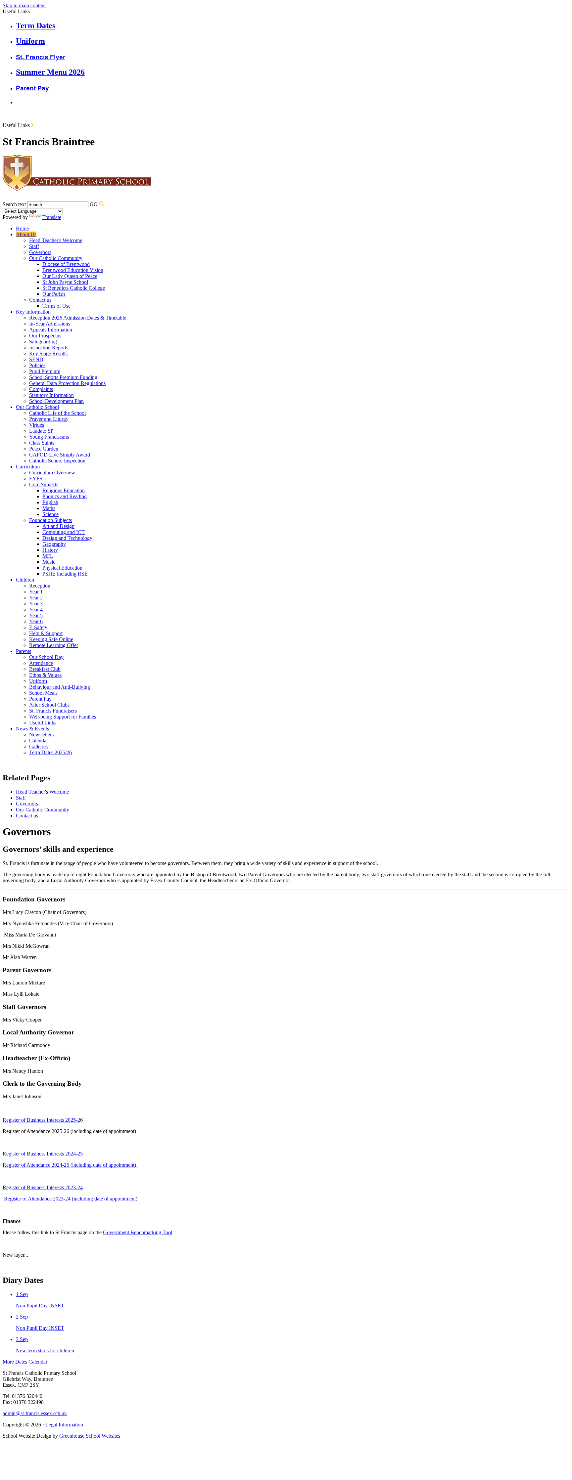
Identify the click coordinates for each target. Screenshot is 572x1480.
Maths (48, 508)
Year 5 (36, 615)
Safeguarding (43, 341)
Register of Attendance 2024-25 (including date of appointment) (70, 1165)
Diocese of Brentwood (66, 264)
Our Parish (53, 294)
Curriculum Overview (52, 472)
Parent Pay (32, 88)
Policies (37, 365)
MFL (47, 556)
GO (94, 204)
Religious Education (63, 490)
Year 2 (36, 597)
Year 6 (36, 621)
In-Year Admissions (49, 323)
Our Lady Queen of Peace (69, 276)
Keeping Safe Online (51, 639)
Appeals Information (50, 329)
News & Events (32, 728)
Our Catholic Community (55, 258)
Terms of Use (56, 306)
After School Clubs (49, 705)
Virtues (36, 425)
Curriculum (28, 466)
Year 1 (36, 591)
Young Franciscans (49, 437)
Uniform (38, 681)
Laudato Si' (41, 431)
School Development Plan (56, 401)
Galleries (38, 746)
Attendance (41, 663)
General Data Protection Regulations (67, 383)
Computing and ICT (63, 532)
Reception (39, 585)
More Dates (15, 1362)
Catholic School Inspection (57, 460)
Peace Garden (43, 449)
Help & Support (46, 633)
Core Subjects (43, 484)
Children (25, 580)
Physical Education (62, 568)
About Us (26, 234)
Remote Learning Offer (53, 645)
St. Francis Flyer (40, 57)
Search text (14, 204)
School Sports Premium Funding (63, 377)
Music (48, 562)
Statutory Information (51, 395)
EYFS (35, 478)
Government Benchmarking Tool (137, 1232)
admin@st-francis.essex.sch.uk (35, 1413)
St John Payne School (65, 282)
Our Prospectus (45, 335)
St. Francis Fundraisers (53, 711)
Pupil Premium (44, 371)
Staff (34, 246)
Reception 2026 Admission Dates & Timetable (77, 318)
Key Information (33, 312)
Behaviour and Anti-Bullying (59, 687)
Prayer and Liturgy (49, 419)
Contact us (40, 300)
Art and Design (58, 526)
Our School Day (46, 657)
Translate (51, 217)
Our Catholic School (37, 407)
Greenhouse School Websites (89, 1436)
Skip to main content (24, 5)
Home (22, 228)
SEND (36, 359)
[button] (32, 125)
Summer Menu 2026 (50, 72)
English (50, 502)
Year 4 (36, 609)
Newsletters (41, 734)
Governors (40, 252)
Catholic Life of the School (57, 413)
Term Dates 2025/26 (50, 752)
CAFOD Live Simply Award (59, 454)
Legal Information (64, 1424)
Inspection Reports (48, 347)
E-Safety (38, 627)
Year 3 (36, 603)
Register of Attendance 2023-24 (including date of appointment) (70, 1198)
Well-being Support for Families (62, 716)
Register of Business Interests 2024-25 (43, 1153)
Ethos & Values (45, 675)
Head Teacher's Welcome (55, 240)
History (50, 550)
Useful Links (42, 722)
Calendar (38, 740)
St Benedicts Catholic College (73, 288)
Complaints (41, 389)
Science (50, 514)
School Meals (43, 693)
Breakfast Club (45, 669)
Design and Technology (67, 538)
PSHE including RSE (65, 574)
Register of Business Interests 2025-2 (41, 1120)
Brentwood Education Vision (72, 270)
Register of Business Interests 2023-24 (43, 1187)
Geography (54, 544)
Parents (23, 651)
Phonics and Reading (64, 496)
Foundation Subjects (50, 520)
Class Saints (41, 443)
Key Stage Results (48, 353)
